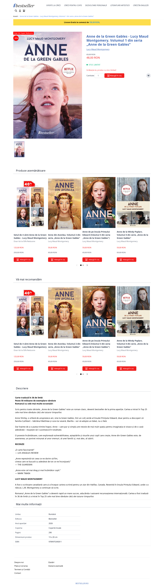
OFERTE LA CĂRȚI (53, 5)
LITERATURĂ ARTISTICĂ (120, 5)
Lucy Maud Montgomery (97, 49)
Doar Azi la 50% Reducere (24, 241)
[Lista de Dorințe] (148, 75)
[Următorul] (87, 265)
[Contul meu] (20, 10)
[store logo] (23, 5)
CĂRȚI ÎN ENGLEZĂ (140, 5)
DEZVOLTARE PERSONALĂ (96, 5)
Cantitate (90, 75)
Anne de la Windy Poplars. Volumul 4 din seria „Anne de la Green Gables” (132, 234)
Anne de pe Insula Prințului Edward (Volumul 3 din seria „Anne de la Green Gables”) (96, 234)
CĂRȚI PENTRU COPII (73, 5)
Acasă (15, 16)
